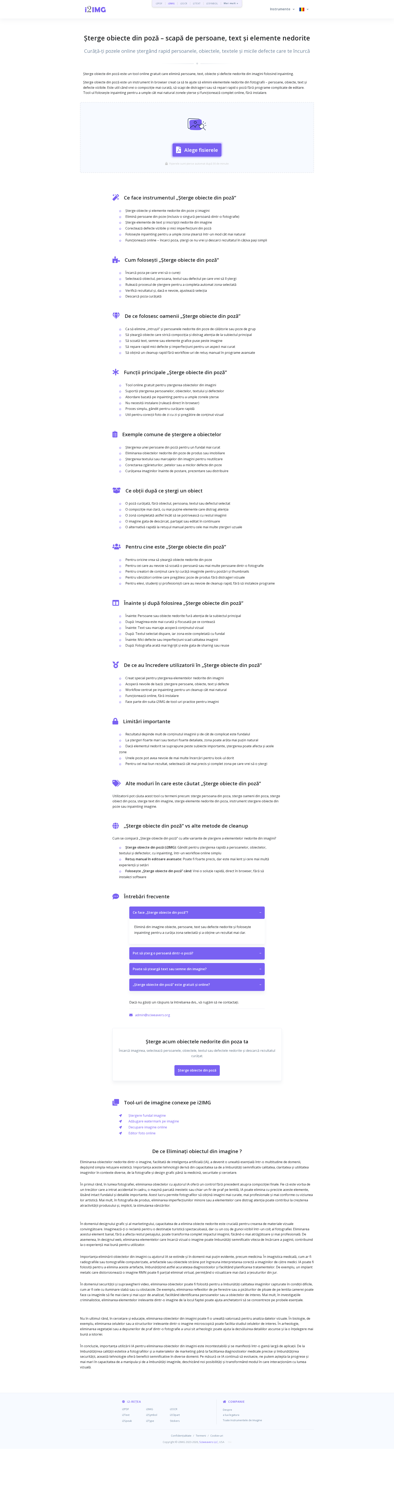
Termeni (201, 1435)
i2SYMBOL (212, 3)
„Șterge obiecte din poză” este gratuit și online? (197, 984)
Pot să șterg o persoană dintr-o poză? (197, 953)
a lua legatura (231, 1415)
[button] (282, 9)
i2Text (125, 1415)
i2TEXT (197, 3)
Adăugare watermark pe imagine (153, 1121)
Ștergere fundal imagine (147, 1115)
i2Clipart (175, 1415)
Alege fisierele (201, 149)
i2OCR (183, 3)
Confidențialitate (181, 1435)
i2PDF (159, 3)
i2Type (150, 1421)
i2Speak (127, 1421)
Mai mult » (231, 3)
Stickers (175, 1421)
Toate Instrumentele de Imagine (242, 1420)
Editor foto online (142, 1133)
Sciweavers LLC (208, 1442)
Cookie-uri (216, 1435)
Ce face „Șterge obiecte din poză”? (197, 912)
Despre (227, 1410)
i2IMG (171, 3)
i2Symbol (151, 1415)
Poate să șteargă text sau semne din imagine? (197, 969)
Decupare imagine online (147, 1127)
